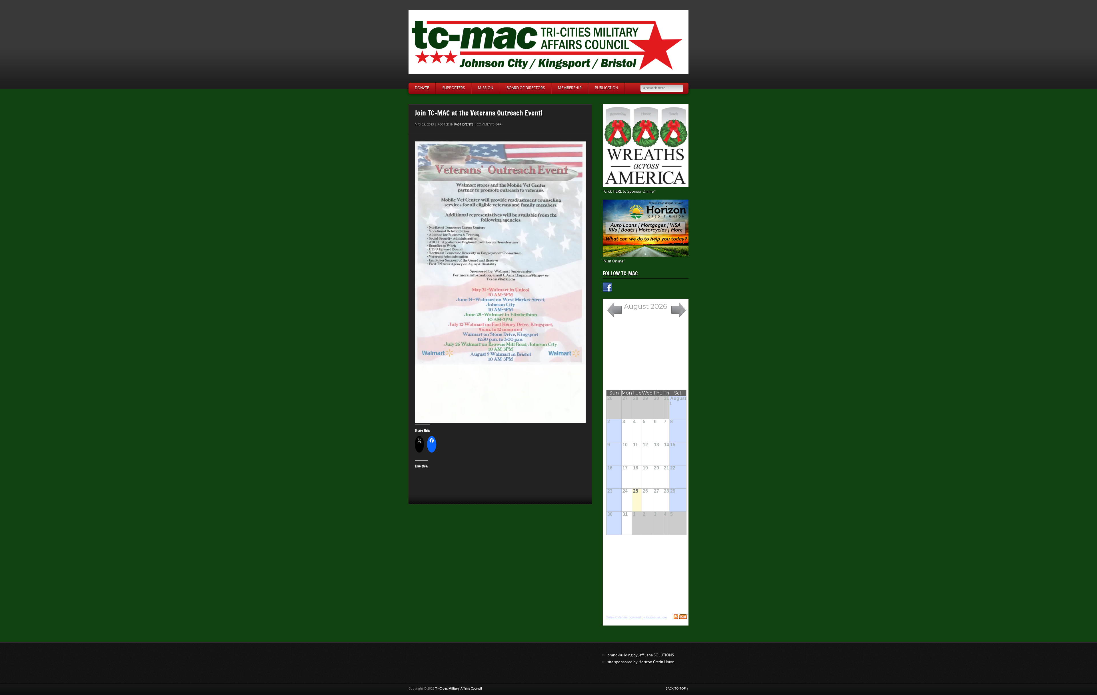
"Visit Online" (614, 261)
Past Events (463, 124)
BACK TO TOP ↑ (677, 688)
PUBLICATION (606, 88)
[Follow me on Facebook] (607, 288)
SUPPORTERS (453, 88)
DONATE (422, 88)
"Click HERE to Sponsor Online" (629, 191)
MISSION (485, 88)
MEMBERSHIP (570, 88)
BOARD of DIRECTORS (526, 88)
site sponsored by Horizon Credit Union (640, 662)
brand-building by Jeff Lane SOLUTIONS (640, 655)
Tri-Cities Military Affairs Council (458, 688)
